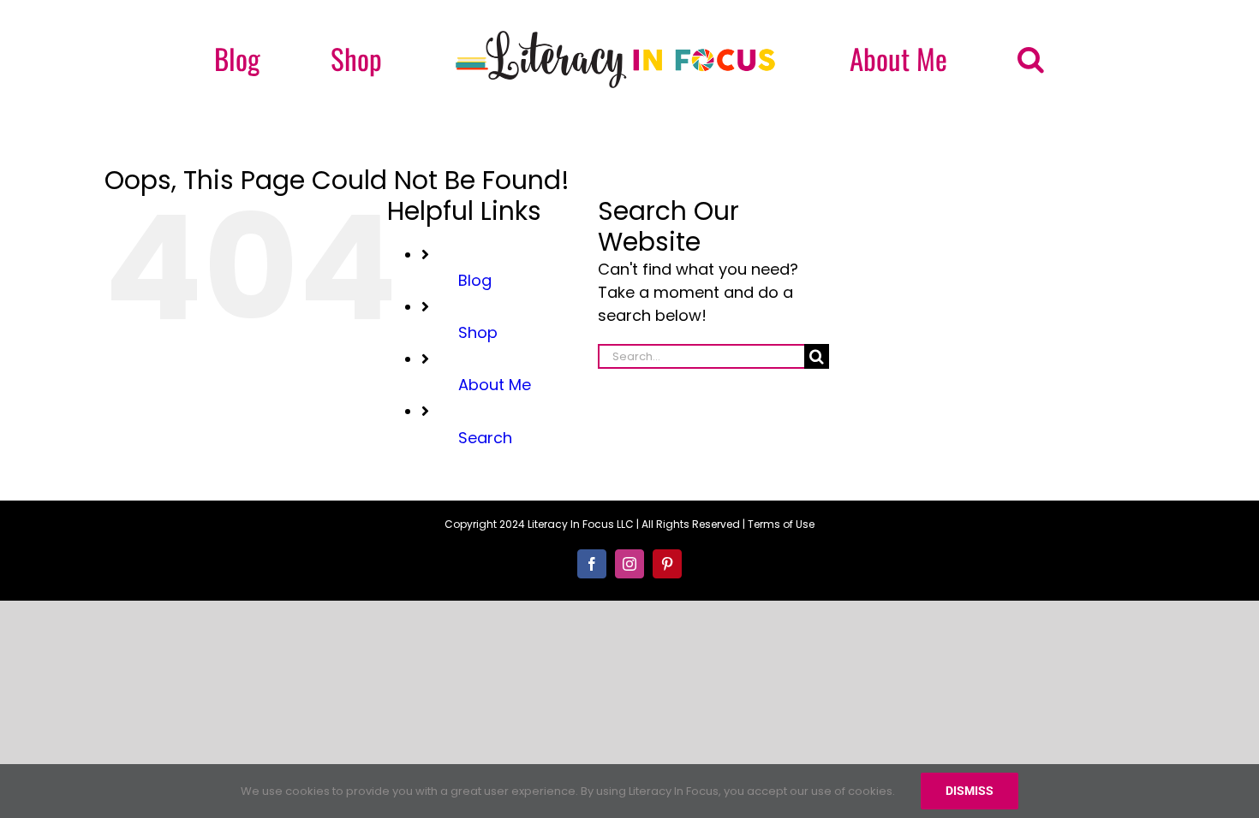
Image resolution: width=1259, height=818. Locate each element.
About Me (494, 384)
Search (485, 437)
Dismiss (969, 790)
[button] (922, 59)
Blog (475, 280)
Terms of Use (781, 524)
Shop (478, 332)
